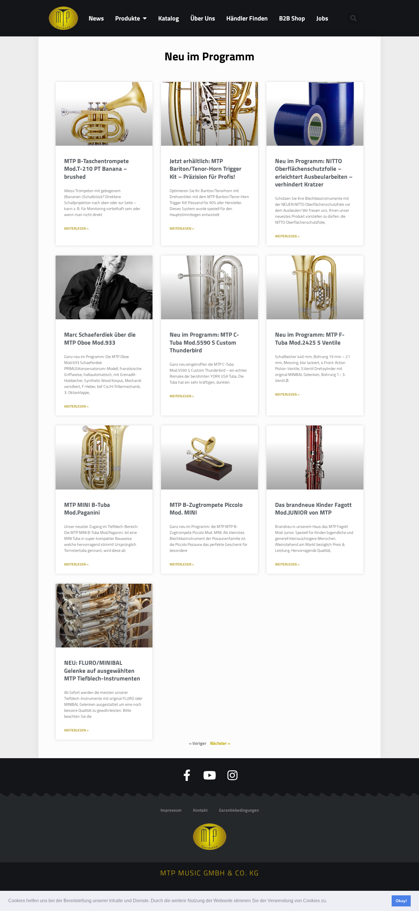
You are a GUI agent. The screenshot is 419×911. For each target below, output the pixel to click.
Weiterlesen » (76, 228)
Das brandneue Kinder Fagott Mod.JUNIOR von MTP (313, 508)
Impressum (171, 810)
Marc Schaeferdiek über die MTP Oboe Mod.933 (100, 338)
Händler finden (247, 18)
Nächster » (220, 743)
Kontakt (200, 810)
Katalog (168, 18)
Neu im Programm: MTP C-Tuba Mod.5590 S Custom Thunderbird (204, 342)
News (96, 18)
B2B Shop (292, 18)
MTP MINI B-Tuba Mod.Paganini (87, 508)
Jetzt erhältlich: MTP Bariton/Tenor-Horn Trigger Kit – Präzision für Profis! (205, 168)
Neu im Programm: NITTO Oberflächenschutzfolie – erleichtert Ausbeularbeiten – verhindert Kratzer (314, 172)
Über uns (202, 18)
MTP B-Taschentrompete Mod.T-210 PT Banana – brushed (96, 168)
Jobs (322, 18)
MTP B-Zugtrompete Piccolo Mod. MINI (206, 508)
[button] (329, 901)
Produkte (127, 18)
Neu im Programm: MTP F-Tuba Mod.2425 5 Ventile (310, 338)
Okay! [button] (401, 900)
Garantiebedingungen (239, 810)
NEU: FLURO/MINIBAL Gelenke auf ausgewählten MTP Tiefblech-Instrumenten (102, 670)
